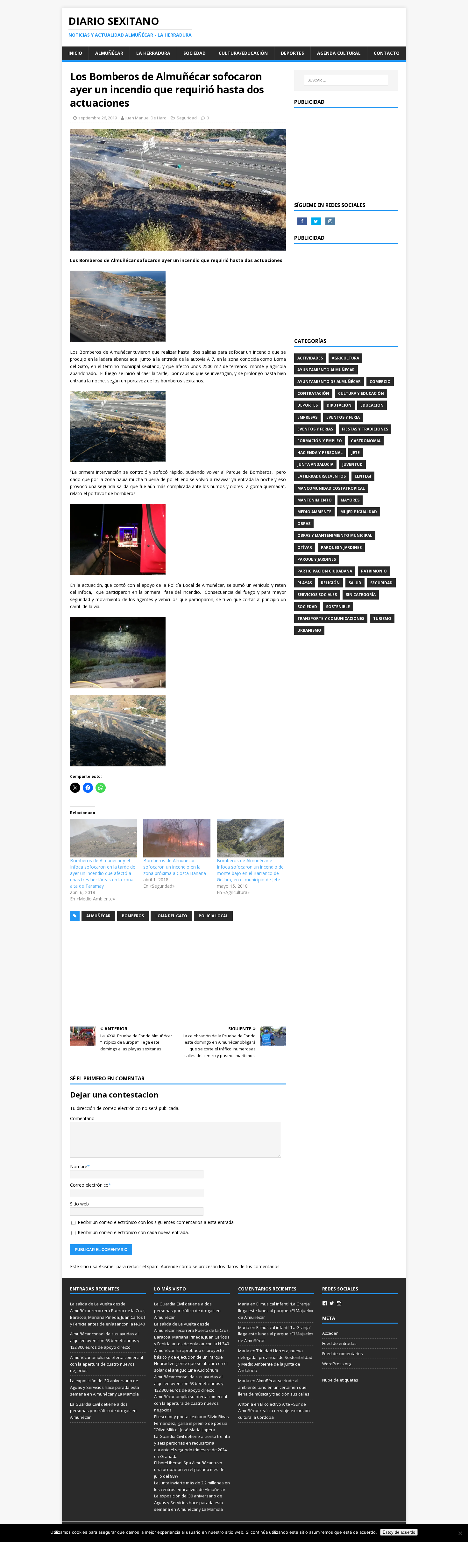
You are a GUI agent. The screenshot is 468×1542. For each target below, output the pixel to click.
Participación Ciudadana (324, 571)
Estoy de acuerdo (399, 1532)
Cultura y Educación (361, 393)
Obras (303, 523)
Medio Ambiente (314, 512)
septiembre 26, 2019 (97, 118)
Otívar (304, 547)
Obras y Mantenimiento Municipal (334, 535)
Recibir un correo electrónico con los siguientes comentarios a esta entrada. (156, 1222)
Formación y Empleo (319, 441)
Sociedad (194, 53)
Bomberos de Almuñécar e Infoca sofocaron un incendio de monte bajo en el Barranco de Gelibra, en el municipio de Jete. (250, 870)
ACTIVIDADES (310, 358)
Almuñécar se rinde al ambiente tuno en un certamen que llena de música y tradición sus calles (273, 1387)
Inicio (75, 53)
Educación (372, 405)
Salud (355, 583)
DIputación (339, 405)
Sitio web (79, 1204)
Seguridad (187, 118)
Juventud (352, 464)
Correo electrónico (89, 1185)
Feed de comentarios (342, 1353)
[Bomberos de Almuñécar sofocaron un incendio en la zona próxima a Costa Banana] (176, 838)
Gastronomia (365, 441)
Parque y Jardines (316, 559)
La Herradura (153, 53)
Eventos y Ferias (315, 429)
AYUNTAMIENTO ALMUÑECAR (326, 370)
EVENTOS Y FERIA (343, 417)
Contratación (313, 393)
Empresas (307, 417)
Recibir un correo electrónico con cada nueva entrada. (133, 1232)
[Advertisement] (178, 974)
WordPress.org (336, 1364)
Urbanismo (309, 630)
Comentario (82, 1118)
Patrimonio (374, 571)
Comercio (380, 381)
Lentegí (363, 476)
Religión (330, 583)
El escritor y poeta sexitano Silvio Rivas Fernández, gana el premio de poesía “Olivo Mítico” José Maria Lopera (191, 1423)
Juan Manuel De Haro (146, 118)
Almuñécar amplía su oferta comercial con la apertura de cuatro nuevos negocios (106, 1364)
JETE (355, 452)
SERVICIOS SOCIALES (317, 594)
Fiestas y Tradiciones (365, 429)
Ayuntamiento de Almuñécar (329, 381)
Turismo (382, 618)
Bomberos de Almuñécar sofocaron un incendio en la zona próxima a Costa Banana (174, 866)
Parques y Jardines (341, 547)
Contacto (387, 53)
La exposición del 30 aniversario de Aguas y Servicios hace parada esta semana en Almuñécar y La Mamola (104, 1387)
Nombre (78, 1166)
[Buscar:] (346, 80)
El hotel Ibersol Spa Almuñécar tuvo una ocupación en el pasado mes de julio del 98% (189, 1469)
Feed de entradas (339, 1343)
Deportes (292, 53)
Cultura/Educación (243, 53)
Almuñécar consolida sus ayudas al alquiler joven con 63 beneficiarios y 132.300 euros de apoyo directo (104, 1340)
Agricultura (345, 358)
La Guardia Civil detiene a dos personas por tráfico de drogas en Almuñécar (103, 1410)
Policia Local (213, 916)
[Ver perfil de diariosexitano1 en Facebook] (324, 1303)
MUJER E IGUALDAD (358, 512)
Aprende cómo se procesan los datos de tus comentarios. (220, 1266)
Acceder (330, 1333)
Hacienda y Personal (320, 452)
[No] (460, 1533)
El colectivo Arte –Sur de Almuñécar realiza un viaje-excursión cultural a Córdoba (274, 1410)
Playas (304, 583)
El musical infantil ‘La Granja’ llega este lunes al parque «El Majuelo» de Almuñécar (275, 1310)
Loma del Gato (171, 916)
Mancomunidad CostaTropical (331, 488)
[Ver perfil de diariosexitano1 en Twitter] (331, 1303)
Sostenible (338, 606)
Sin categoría (361, 594)
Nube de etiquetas (340, 1380)
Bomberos (133, 916)
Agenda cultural (339, 53)
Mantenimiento (314, 500)
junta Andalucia (315, 464)
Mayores (350, 500)
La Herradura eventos (321, 476)
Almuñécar (109, 53)
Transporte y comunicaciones (330, 618)
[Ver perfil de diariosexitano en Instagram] (339, 1303)
